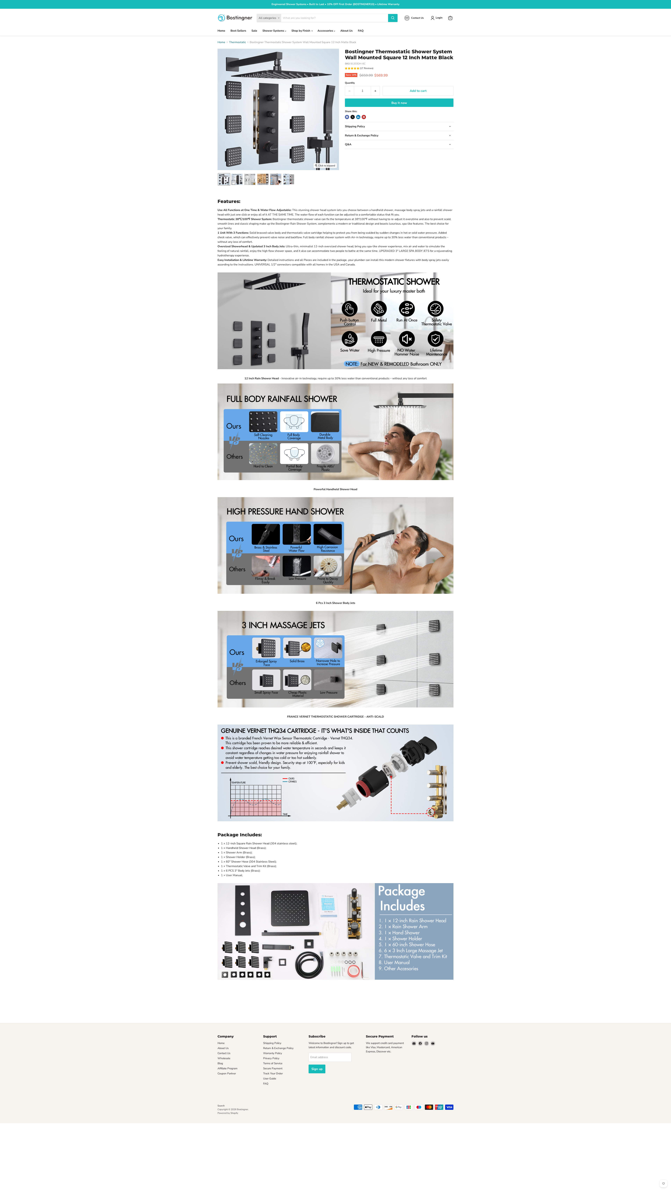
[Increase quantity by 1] (375, 91)
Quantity (350, 83)
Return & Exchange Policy (278, 1048)
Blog (220, 1063)
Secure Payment (272, 1068)
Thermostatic (237, 42)
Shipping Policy (272, 1043)
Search (221, 1105)
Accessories (326, 31)
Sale (254, 31)
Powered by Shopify (228, 1113)
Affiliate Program (227, 1068)
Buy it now (399, 103)
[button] (437, 18)
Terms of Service (272, 1063)
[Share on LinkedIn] (358, 117)
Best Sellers (238, 31)
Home (221, 31)
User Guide (269, 1078)
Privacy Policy (271, 1058)
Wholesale (224, 1058)
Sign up (317, 1069)
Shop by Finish (301, 31)
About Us (346, 31)
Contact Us (224, 1053)
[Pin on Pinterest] (364, 117)
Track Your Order (273, 1073)
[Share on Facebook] (347, 117)
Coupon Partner (227, 1073)
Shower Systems (273, 31)
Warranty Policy (272, 1053)
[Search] (393, 18)
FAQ (361, 31)
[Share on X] (353, 117)
